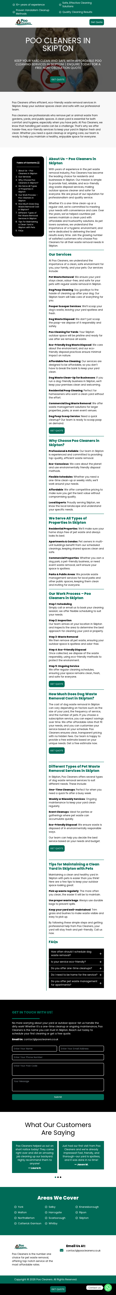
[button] (55, 1177)
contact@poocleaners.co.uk (41, 1039)
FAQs (20, 230)
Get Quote (97, 22)
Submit (58, 1097)
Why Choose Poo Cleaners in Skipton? (28, 181)
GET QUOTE (58, 79)
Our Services (24, 176)
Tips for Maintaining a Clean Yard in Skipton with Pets (28, 224)
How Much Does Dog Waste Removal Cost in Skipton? (28, 206)
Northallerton (26, 1218)
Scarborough (57, 1218)
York (20, 1207)
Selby (52, 1207)
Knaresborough (89, 1207)
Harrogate (55, 1212)
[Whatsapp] (108, 1287)
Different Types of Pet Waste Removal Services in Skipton (28, 215)
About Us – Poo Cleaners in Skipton (27, 172)
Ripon (82, 1212)
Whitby (53, 1223)
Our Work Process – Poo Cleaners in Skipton (28, 198)
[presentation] (57, 1175)
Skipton (84, 1218)
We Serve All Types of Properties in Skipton (27, 189)
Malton (22, 1212)
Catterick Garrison (29, 1223)
